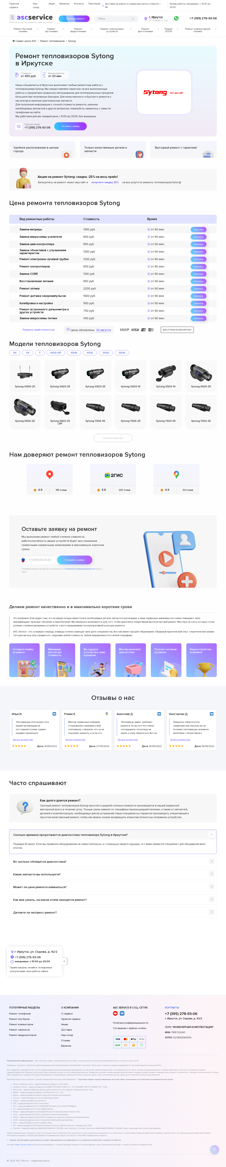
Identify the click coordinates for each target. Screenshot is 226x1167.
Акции (52, 3)
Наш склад (67, 1035)
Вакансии (64, 3)
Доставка (66, 1029)
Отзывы (65, 1040)
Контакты (79, 3)
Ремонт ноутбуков (19, 1019)
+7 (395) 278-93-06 (203, 18)
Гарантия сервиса (70, 1019)
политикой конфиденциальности (80, 569)
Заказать (198, 229)
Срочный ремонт (75, 18)
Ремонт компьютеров (21, 1024)
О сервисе (67, 1013)
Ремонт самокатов (19, 1029)
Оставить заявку (70, 126)
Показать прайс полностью (38, 329)
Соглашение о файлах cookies (129, 1028)
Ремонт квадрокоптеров (22, 1035)
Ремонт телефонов (20, 1013)
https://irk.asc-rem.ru (24, 1145)
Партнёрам (94, 3)
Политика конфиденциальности (130, 1022)
